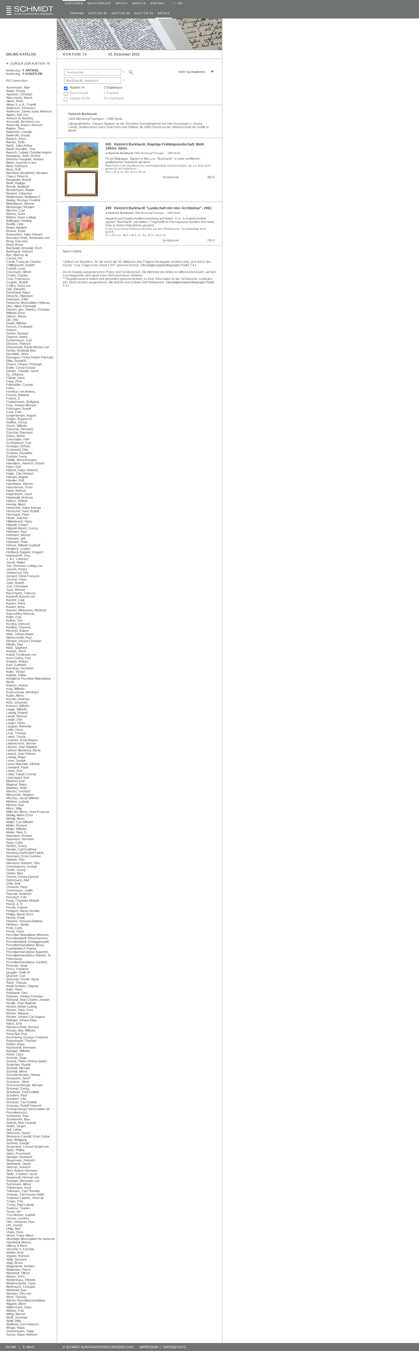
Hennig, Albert (15, 504)
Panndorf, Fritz (16, 897)
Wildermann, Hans (19, 1307)
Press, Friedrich (17, 969)
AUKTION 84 (120, 13)
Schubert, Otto (16, 1098)
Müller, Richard (16, 825)
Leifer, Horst (14, 729)
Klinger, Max (14, 644)
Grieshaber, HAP (18, 439)
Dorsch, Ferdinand (19, 326)
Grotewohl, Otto (17, 449)
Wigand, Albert (16, 1303)
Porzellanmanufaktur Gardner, (27, 962)
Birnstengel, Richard (20, 207)
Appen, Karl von (17, 114)
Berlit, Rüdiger (16, 183)
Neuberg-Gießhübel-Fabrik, (25, 852)
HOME (11, 1347)
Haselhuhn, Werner (19, 483)
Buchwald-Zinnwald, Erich (24, 248)
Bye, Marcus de (17, 255)
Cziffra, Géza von (18, 285)
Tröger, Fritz (14, 1201)
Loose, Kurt (14, 770)
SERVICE (139, 3)
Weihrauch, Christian (20, 1286)
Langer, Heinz (15, 723)
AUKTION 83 (144, 13)
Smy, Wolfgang (16, 1139)
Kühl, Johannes (17, 702)
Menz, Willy (14, 808)
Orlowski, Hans (17, 887)
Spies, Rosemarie (18, 1153)
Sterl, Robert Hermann (21, 1170)
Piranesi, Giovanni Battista (24, 921)
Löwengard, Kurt (17, 777)
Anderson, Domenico (20, 108)
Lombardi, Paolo (17, 767)
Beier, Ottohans (17, 166)
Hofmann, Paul (16, 531)
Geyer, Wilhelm (16, 425)
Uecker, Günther (17, 1218)
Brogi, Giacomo (17, 241)
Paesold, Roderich (19, 893)
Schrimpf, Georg (17, 1088)
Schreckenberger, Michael (24, 1085)
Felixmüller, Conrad (19, 384)
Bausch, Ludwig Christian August (29, 152)
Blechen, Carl (15, 210)
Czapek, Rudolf (17, 282)
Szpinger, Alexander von (23, 1180)
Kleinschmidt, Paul (18, 637)
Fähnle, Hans (15, 378)
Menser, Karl (15, 805)
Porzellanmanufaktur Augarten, (27, 952)
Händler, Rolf (15, 480)
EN (180, 3)
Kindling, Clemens (18, 627)
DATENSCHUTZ (174, 1347)
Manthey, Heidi (16, 788)
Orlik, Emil (13, 883)
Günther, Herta (16, 456)
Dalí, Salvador (16, 289)
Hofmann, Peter (17, 542)
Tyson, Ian (13, 1211)
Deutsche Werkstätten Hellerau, (28, 302)
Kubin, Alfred (14, 695)
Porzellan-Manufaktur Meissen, (27, 934)
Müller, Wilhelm (16, 829)
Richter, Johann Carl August (25, 1016)
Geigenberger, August (21, 415)
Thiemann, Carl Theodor (23, 1191)
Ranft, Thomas (16, 982)
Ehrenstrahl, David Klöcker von (27, 347)
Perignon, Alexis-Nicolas (23, 911)
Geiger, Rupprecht (19, 419)
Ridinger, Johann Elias (21, 1020)
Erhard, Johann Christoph (24, 364)
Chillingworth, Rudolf (20, 265)
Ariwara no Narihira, (20, 118)
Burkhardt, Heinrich (19, 251)
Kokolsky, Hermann (19, 668)
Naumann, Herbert (19, 835)
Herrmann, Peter (17, 514)
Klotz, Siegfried (16, 647)
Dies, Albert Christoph (21, 306)
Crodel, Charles (17, 275)
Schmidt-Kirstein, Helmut (23, 1075)
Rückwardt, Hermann (21, 1047)
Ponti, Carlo (14, 928)
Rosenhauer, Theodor (21, 1040)
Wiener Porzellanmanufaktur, (26, 1300)
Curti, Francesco (18, 278)
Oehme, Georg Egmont (22, 876)
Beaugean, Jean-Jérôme (23, 155)
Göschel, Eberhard (19, 432)
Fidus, (10, 388)
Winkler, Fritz (15, 1310)
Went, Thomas (16, 1297)
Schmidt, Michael (18, 1068)
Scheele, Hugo (16, 1057)
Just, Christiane (17, 586)
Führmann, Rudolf (18, 408)
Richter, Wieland (17, 1013)
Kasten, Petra (15, 603)
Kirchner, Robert (17, 630)
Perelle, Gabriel (16, 907)
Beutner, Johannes (19, 193)
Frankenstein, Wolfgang (22, 401)
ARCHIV (122, 3)
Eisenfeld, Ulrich (17, 354)
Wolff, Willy (13, 1321)
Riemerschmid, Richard (22, 1027)
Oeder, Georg (15, 870)
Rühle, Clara (14, 1054)
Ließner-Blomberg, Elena (23, 750)
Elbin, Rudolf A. (16, 360)
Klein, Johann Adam (19, 634)
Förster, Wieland (17, 395)
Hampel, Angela (17, 477)
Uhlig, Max (13, 1228)
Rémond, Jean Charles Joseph (27, 999)
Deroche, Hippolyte (19, 296)
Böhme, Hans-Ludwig (21, 217)
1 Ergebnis (111, 93)
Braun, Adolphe (16, 227)
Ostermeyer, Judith (19, 890)
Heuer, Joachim (17, 518)
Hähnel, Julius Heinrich (22, 470)
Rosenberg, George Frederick (27, 1037)
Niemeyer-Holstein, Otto (23, 863)
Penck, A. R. (14, 904)
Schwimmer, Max (18, 1119)
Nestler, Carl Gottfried (21, 849)
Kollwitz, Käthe (16, 675)
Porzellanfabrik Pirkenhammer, (27, 938)
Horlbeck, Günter (18, 548)
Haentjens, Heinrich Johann (25, 463)
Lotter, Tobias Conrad (21, 774)
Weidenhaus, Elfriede (20, 1280)
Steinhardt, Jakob (18, 1163)
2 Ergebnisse (113, 87)
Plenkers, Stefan (17, 924)
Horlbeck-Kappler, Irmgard (24, 552)
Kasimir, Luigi (15, 600)
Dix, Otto (12, 319)
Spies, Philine (15, 1150)
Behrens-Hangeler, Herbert (25, 159)
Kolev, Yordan (15, 671)
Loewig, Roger (16, 757)
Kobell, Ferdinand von (21, 654)
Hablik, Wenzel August (21, 460)
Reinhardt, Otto (16, 993)
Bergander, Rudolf (18, 179)
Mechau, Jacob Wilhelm (22, 798)
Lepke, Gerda (15, 736)
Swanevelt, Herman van (22, 1177)
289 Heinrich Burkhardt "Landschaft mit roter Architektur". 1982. (158, 208)
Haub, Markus (16, 490)
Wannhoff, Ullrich (18, 1273)
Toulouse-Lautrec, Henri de (25, 1198)
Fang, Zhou (14, 381)
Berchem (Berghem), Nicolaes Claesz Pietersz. (27, 174)
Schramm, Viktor (17, 1081)
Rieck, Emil (14, 1023)
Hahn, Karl (13, 466)
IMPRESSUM (148, 1347)
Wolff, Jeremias (17, 1317)
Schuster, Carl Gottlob (21, 1102)
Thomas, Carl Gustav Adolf (25, 1194)
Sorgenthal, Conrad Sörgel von (27, 1146)
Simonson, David (18, 1133)
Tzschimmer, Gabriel (20, 1215)
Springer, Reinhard (19, 1157)
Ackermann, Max (18, 87)
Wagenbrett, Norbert (20, 1266)
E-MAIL (29, 1347)
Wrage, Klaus (15, 1327)
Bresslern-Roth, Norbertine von (28, 237)
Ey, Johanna (14, 374)
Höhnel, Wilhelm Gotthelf (23, 545)
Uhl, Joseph (14, 1225)
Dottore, (11, 330)
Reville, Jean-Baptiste (21, 1003)
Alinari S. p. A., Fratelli (21, 104)
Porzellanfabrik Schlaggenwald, (27, 941)
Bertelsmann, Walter (20, 190)
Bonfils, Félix (15, 224)
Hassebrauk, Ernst (19, 487)
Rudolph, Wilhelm (18, 1051)
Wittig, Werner (16, 1314)
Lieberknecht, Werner (21, 743)
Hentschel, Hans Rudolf (22, 511)
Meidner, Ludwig (17, 801)
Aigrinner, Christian (19, 94)
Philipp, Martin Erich (19, 914)
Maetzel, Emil (15, 781)
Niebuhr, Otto (15, 859)
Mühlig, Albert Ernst (19, 815)
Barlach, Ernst (16, 138)
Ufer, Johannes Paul (20, 1221)
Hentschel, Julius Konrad (23, 507)
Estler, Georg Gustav (21, 367)
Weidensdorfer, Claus (21, 1283)
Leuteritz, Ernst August (22, 740)
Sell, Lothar (14, 1129)
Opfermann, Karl (17, 880)
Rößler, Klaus (15, 1044)
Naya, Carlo (14, 842)
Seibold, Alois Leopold (21, 1122)
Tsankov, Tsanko (18, 1208)
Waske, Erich (15, 1276)
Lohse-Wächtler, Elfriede (23, 764)
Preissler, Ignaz (17, 965)
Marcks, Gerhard (18, 791)
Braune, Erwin (16, 231)
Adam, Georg (15, 91)
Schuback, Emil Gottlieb (22, 1092)
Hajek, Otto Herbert (19, 473)
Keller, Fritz (14, 617)
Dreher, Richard (17, 333)
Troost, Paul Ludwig (20, 1204)
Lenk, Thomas (16, 733)
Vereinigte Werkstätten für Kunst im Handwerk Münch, (30, 1240)
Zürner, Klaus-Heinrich (21, 1334)
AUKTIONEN (74, 3)
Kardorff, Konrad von (20, 596)
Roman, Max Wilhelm (20, 1030)
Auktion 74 (77, 87)
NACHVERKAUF (99, 3)
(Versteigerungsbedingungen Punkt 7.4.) (168, 265)
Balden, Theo (15, 128)
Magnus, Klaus (16, 784)
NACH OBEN (72, 251)
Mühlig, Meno (15, 818)
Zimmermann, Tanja (20, 1331)
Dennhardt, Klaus (18, 292)
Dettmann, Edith (17, 299)
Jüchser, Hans (16, 579)
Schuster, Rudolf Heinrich (23, 1105)
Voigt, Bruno (14, 1262)
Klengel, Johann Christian (23, 641)
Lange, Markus (16, 716)
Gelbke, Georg (16, 422)
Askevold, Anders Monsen (24, 125)
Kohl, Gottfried (16, 665)
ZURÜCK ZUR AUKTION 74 (29, 63)
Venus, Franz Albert (19, 1235)
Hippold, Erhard (17, 524)
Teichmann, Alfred (18, 1184)
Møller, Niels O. (16, 832)
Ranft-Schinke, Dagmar (22, 986)
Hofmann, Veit (15, 538)
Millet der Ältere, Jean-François (27, 811)
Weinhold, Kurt (16, 1290)
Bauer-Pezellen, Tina (20, 149)
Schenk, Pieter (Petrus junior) (26, 1061)
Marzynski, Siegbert (20, 794)
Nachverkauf (79, 93)
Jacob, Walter (15, 562)
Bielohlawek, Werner (20, 203)
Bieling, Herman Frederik (23, 200)
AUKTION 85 (97, 13)
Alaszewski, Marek (19, 97)
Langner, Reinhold (18, 726)
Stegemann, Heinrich (20, 1160)
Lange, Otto (14, 719)
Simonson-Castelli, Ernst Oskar (28, 1136)
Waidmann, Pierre (18, 1269)
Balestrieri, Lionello (19, 132)
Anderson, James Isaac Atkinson (29, 111)
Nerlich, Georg (16, 846)
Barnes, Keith (15, 142)
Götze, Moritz (15, 436)
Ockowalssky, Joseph (21, 866)
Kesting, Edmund (18, 624)
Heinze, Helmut (16, 501)
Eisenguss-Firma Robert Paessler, (30, 357)
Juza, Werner (15, 589)
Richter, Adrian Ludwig (21, 1006)
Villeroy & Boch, (17, 1245)
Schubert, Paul (16, 1095)
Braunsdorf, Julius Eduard (24, 234)
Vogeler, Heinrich (17, 1256)
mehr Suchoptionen (191, 71)
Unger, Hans (15, 1232)
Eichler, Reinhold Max (21, 350)
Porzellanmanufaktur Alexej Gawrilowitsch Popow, (25, 946)
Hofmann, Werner (18, 535)
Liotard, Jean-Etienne (21, 753)
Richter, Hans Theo (19, 1010)
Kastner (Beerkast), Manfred (26, 610)
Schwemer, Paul (17, 1116)
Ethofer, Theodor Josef (22, 371)
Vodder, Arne (15, 1252)
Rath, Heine (14, 989)
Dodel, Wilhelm (16, 323)
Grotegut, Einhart (18, 446)
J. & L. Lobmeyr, (17, 559)
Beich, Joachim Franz (21, 162)
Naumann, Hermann (20, 839)
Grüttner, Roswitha (19, 453)
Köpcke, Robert (17, 685)
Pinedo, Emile (15, 917)
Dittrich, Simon (16, 316)
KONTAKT (157, 3)
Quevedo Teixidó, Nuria (22, 979)
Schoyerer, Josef (18, 1078)
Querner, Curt (15, 975)
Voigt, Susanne (16, 1259)
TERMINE (77, 13)
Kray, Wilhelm (15, 688)
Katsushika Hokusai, (20, 613)
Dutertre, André (16, 337)
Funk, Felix (14, 412)
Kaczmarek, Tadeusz (21, 593)
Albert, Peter (14, 101)
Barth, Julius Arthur (19, 145)
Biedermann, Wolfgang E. (23, 196)
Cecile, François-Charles (23, 261)
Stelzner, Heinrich (18, 1167)
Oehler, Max (14, 873)
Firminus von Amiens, (21, 391)
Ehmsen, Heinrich (18, 343)
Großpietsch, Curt (18, 442)
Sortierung (22, 70)
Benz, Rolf (13, 169)
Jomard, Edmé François (23, 576)
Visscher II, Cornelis (20, 1249)
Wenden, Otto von (18, 1293)
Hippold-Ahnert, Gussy (22, 528)
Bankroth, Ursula (18, 135)
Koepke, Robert (17, 661)
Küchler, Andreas (18, 699)
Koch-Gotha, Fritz (18, 658)
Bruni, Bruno (14, 244)
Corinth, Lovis (15, 268)
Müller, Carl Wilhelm (19, 822)
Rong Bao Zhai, (17, 1034)
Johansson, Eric (17, 572)
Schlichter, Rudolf (18, 1064)
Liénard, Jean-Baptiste (21, 747)
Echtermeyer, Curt (19, 340)
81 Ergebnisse (114, 98)
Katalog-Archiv (80, 98)
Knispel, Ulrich (16, 651)
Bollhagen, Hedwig (19, 220)
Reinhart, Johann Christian (24, 996)
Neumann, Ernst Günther (23, 856)
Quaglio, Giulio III (18, 972)
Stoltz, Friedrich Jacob (21, 1174)
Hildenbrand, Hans (19, 521)
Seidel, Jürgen (16, 1126)
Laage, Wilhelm (16, 709)
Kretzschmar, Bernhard (22, 692)
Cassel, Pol (14, 258)
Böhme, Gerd (15, 214)
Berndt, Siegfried (17, 186)
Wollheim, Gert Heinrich (22, 1324)
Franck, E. (13, 398)
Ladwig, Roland (16, 712)
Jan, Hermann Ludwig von (24, 565)
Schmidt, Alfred (16, 1071)
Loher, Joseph (16, 760)
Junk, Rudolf (15, 583)
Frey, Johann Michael (21, 405)
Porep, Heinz (15, 931)
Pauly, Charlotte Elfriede (22, 900)
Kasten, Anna (15, 606)
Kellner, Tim (14, 620)
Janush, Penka (16, 569)
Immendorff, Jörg (18, 555)
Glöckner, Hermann (19, 429)
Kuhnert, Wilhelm (17, 706)
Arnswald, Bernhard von (23, 121)
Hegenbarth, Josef (19, 494)
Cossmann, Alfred (18, 272)
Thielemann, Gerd (18, 1187)
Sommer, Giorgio (17, 1143)
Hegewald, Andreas (19, 497)
